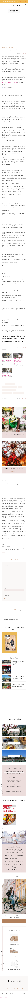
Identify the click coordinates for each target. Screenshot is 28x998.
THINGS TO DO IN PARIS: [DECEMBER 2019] (14, 469)
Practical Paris (9, 47)
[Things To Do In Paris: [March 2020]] (7, 355)
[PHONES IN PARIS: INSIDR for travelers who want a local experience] (18, 355)
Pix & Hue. (24, 993)
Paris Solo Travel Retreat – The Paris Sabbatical (18, 685)
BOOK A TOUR (3, 997)
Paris (3, 47)
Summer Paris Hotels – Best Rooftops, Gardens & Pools (18, 677)
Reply (3, 551)
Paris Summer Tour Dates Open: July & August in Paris (18, 663)
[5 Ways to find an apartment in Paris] (7, 370)
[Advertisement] (14, 32)
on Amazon (23, 1)
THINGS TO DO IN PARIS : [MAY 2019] (14, 434)
